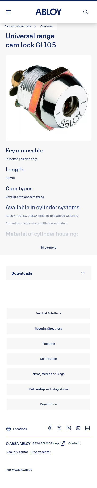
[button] (46, 26)
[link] (21, 26)
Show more (48, 247)
